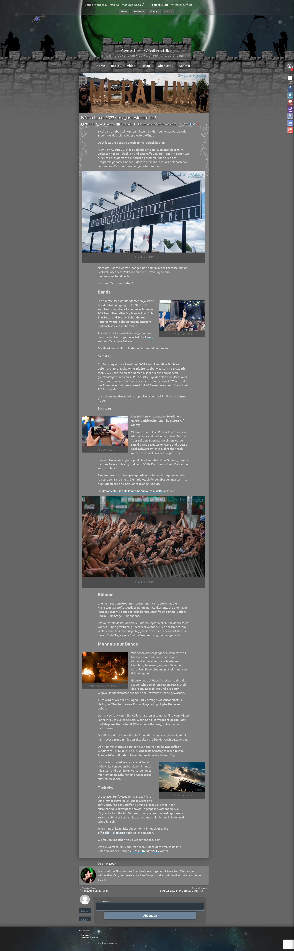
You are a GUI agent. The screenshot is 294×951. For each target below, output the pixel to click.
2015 (155, 851)
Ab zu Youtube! (159, 4)
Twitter (290, 97)
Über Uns (165, 65)
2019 (133, 851)
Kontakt (184, 65)
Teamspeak (290, 118)
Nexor (111, 863)
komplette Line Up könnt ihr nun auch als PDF (133, 491)
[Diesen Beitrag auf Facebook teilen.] (190, 124)
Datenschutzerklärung (89, 937)
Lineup (149, 337)
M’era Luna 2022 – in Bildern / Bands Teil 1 (182, 890)
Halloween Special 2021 (95, 890)
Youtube (290, 104)
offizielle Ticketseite (111, 832)
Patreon (290, 132)
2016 (141, 851)
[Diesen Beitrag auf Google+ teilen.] (197, 124)
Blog (147, 65)
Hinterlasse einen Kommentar (157, 124)
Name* (85, 911)
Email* (84, 919)
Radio (115, 65)
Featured (127, 124)
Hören (124, 11)
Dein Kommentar (106, 901)
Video (131, 65)
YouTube (154, 11)
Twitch (168, 11)
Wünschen (139, 11)
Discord (290, 125)
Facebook (290, 91)
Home (100, 65)
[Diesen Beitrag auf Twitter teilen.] (193, 124)
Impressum (85, 935)
